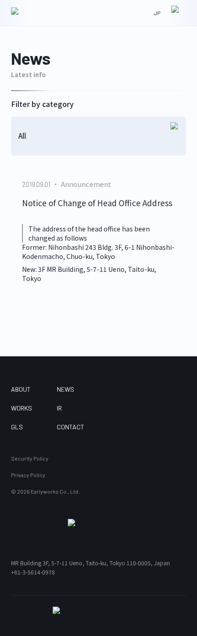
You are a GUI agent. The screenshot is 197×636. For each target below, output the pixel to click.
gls (17, 427)
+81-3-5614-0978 (33, 572)
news (65, 389)
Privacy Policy (28, 475)
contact (70, 427)
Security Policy (30, 458)
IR (59, 408)
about (21, 389)
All (22, 136)
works (21, 408)
